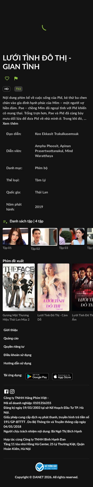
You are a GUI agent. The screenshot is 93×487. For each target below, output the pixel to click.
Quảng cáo (11, 338)
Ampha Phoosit (46, 146)
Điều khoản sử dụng (17, 355)
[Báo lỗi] (16, 78)
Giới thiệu (11, 330)
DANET (38, 477)
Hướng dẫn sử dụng (17, 363)
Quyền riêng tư (14, 346)
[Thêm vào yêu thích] (7, 78)
